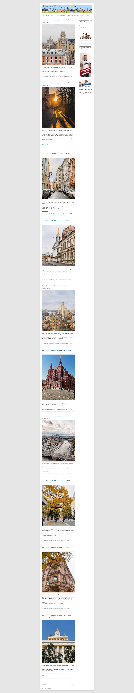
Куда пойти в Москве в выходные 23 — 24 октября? (56, 350)
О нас (88, 15)
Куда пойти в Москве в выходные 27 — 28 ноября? (56, 20)
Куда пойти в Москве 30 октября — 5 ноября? (54, 286)
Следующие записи (71, 684)
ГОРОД (43, 15)
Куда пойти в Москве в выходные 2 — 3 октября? (55, 547)
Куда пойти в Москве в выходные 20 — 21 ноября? (56, 83)
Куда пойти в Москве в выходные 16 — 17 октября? (56, 416)
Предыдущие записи (46, 684)
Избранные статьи (77, 15)
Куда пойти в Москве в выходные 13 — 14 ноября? (56, 153)
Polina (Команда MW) (60, 76)
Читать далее (45, 73)
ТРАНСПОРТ (47, 15)
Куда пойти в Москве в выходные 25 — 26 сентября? (57, 615)
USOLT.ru (83, 15)
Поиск (80, 19)
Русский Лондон (70, 15)
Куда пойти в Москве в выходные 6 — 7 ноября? (55, 220)
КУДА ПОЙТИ (53, 15)
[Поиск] (91, 21)
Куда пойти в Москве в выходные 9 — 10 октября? (56, 480)
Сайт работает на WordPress (46, 688)
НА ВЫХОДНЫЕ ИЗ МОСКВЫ (61, 15)
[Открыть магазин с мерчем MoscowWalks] (85, 65)
